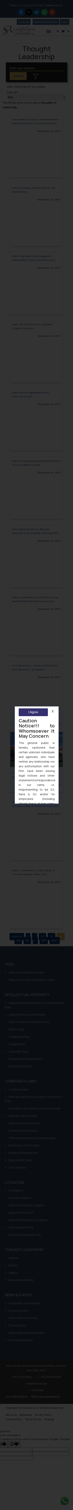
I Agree (33, 712)
